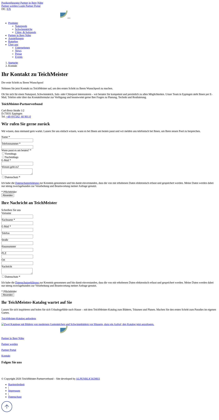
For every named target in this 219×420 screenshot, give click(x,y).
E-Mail (6, 160)
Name (5, 136)
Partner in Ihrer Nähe (31, 2)
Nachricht (6, 266)
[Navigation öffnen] (69, 18)
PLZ (3, 253)
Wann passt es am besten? (16, 150)
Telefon (5, 233)
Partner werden (9, 5)
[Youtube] (23, 372)
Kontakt (5, 355)
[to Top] (6, 411)
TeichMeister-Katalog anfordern (18, 318)
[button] (13, 23)
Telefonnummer (11, 143)
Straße (4, 239)
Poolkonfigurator (10, 2)
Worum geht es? (10, 166)
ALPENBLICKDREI (88, 378)
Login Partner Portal (29, 5)
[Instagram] (11, 372)
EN (9, 9)
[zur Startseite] (34, 17)
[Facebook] (4, 372)
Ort (3, 259)
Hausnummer (8, 246)
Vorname (6, 213)
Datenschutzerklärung (27, 183)
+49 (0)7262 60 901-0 (18, 116)
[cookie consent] (4, 417)
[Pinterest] (17, 372)
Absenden (8, 195)
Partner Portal (8, 349)
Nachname (8, 219)
